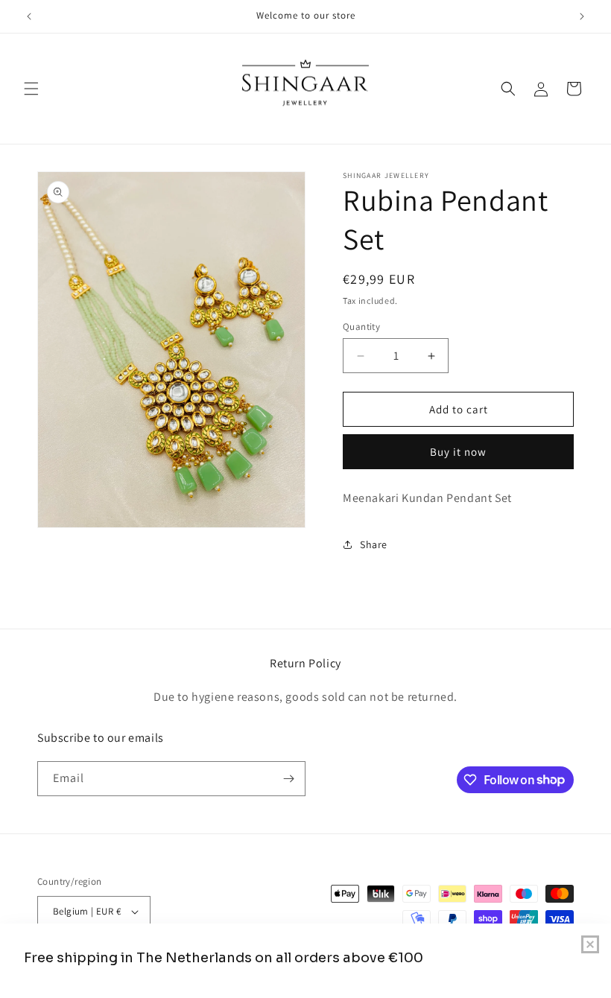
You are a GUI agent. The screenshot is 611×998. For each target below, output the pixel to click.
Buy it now (458, 452)
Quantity (361, 326)
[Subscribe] (288, 778)
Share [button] (373, 544)
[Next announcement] (582, 16)
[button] (31, 88)
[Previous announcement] (29, 16)
